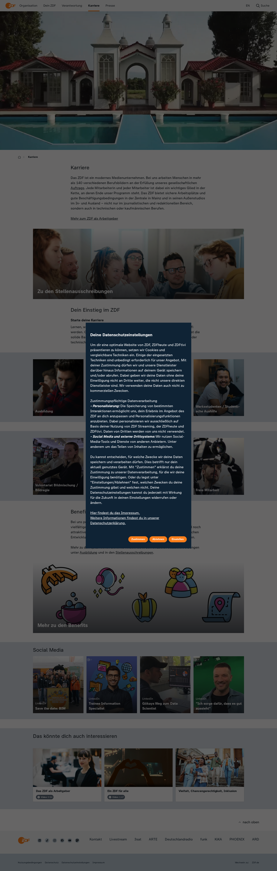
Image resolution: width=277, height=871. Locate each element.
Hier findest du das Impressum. (115, 513)
